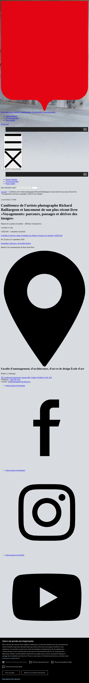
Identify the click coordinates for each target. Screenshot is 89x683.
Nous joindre (10, 120)
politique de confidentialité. (11, 658)
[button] (11, 679)
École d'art (5, 124)
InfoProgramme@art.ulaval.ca (19, 382)
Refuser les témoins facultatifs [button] (34, 673)
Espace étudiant (11, 116)
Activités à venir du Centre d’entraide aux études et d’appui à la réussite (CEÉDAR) (31, 236)
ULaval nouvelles (12, 118)
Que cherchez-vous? (8, 188)
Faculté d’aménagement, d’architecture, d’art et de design (34, 112)
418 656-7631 (15, 380)
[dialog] (44, 660)
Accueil (4, 192)
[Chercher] (2, 168)
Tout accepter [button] (10, 673)
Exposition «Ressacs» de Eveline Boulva (16, 243)
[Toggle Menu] (85, 129)
